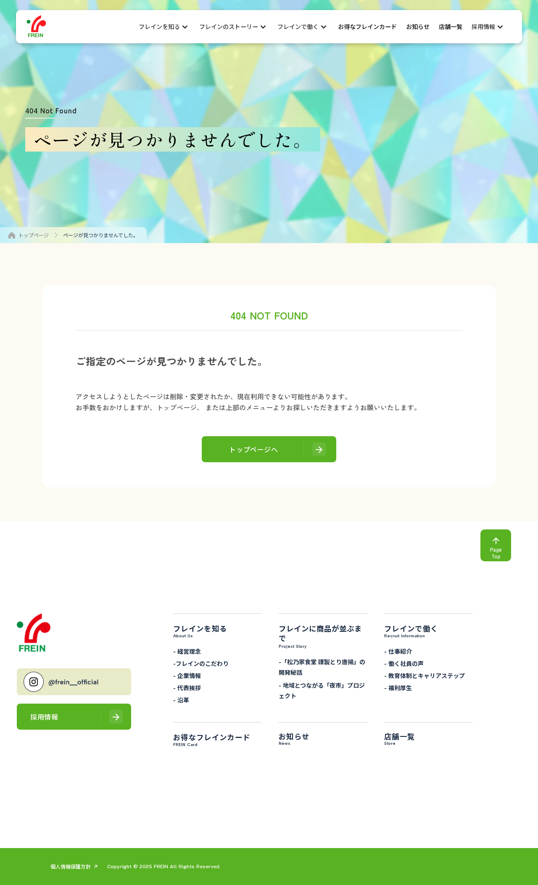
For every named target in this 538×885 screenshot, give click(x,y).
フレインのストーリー (228, 27)
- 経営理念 (187, 651)
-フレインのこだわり (201, 663)
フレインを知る (159, 27)
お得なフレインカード (367, 26)
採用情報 (483, 26)
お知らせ (418, 26)
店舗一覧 (450, 26)
